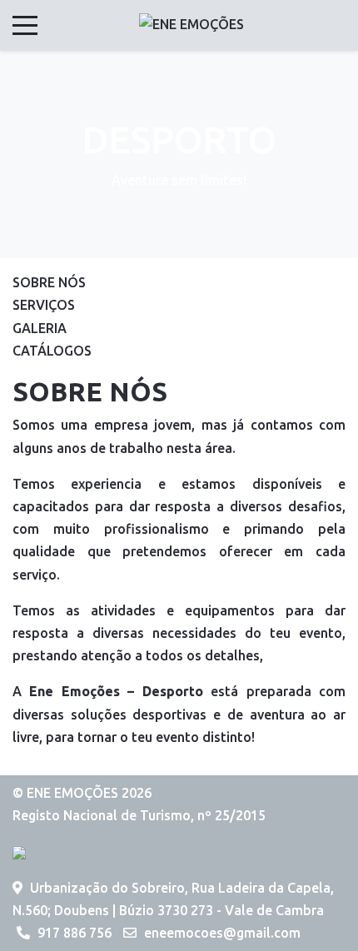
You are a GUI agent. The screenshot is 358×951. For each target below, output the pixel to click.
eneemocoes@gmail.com (222, 932)
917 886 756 (74, 932)
